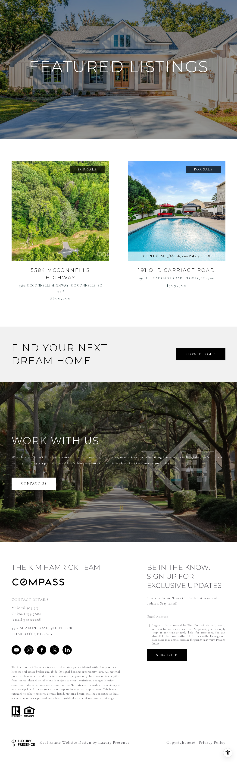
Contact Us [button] (34, 483)
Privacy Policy (212, 742)
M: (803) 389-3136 (26, 607)
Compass (104, 667)
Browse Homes (200, 354)
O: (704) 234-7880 (26, 613)
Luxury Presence (114, 742)
